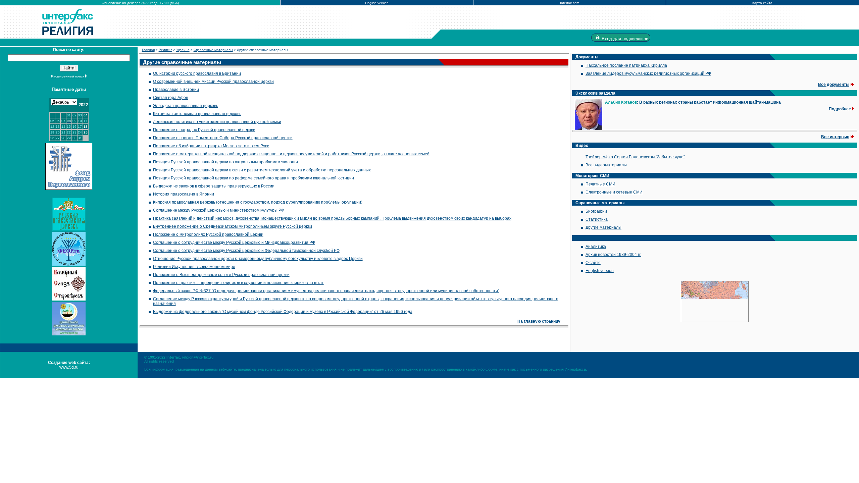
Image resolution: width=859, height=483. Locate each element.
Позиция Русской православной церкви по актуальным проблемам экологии (225, 162)
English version (377, 3)
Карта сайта (762, 3)
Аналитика (596, 246)
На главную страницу (538, 321)
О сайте (593, 262)
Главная (148, 50)
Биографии (596, 211)
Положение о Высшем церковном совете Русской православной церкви (221, 274)
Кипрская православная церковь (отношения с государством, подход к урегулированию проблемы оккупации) (257, 202)
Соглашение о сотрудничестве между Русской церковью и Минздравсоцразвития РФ (234, 242)
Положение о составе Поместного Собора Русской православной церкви (223, 138)
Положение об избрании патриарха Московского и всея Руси (211, 146)
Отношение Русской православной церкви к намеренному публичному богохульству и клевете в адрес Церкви (258, 258)
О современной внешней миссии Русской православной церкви (213, 81)
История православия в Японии (183, 194)
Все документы (833, 84)
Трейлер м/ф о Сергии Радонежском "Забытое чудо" (635, 157)
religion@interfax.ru (197, 357)
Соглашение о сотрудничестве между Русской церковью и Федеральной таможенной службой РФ (246, 250)
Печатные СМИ (600, 184)
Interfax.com (569, 3)
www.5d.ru (69, 367)
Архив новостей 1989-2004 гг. (613, 254)
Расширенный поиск (67, 76)
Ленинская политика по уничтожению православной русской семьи (217, 121)
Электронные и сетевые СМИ (614, 192)
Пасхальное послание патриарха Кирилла (626, 65)
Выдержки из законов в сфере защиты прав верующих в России (213, 186)
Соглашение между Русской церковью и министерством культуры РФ (218, 210)
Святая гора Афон (170, 97)
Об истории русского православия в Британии (197, 73)
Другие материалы (603, 227)
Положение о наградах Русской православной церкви (204, 129)
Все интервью (835, 137)
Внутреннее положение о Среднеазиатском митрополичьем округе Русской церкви (232, 226)
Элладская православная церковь (185, 105)
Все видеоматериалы (606, 165)
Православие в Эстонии (176, 89)
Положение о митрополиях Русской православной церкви (208, 234)
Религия (165, 50)
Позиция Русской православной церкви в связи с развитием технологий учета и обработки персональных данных (262, 170)
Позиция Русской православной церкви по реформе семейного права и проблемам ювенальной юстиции (253, 178)
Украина (183, 50)
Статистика (597, 219)
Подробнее (840, 109)
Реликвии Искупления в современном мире (194, 266)
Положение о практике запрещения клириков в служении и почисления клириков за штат (238, 282)
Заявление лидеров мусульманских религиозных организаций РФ (648, 73)
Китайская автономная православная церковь (197, 113)
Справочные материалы (213, 50)
